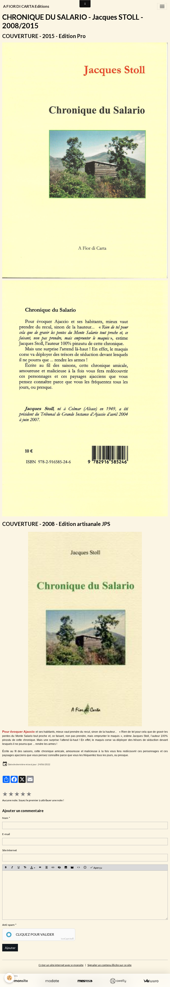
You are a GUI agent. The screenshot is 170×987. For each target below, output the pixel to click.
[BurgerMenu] (162, 6)
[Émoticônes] (85, 868)
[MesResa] (85, 981)
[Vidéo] (72, 868)
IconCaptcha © (67, 938)
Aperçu (97, 868)
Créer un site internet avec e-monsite (61, 965)
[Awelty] (118, 981)
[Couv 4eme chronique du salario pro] (85, 398)
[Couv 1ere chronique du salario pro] (85, 160)
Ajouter (10, 948)
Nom (5, 818)
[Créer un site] (19, 981)
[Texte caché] (59, 868)
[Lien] (53, 868)
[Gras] (5, 868)
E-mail (6, 834)
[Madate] (52, 981)
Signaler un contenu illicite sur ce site (109, 965)
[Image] (65, 868)
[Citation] (40, 868)
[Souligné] (18, 868)
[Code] (78, 868)
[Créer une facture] (151, 981)
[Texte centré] (46, 868)
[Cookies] (9, 978)
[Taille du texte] (25, 868)
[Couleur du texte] (32, 868)
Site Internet (9, 850)
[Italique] (12, 868)
